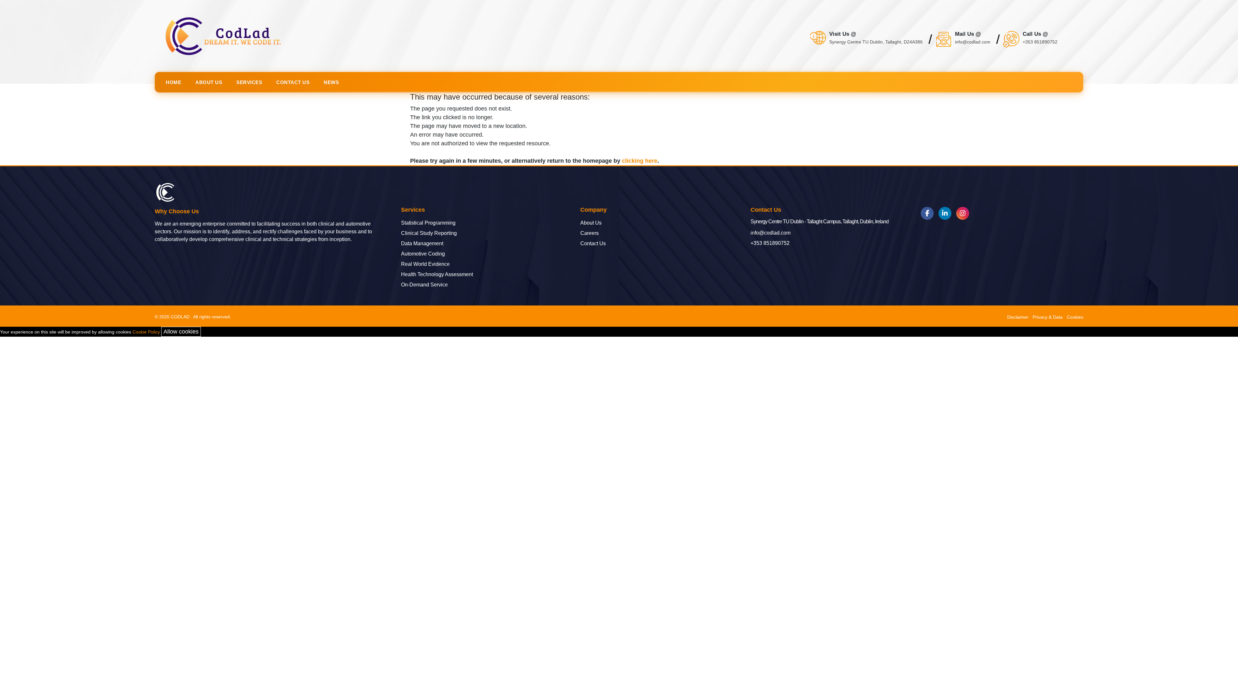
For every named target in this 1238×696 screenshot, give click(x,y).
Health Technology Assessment (437, 274)
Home (173, 82)
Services (249, 82)
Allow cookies (181, 331)
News (331, 82)
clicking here (639, 161)
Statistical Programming (428, 223)
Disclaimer (1017, 317)
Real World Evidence (425, 264)
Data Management (422, 243)
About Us (208, 82)
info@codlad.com (771, 233)
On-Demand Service (424, 284)
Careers (589, 233)
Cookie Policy (146, 331)
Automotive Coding (423, 253)
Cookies (1075, 317)
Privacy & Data (1048, 317)
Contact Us (293, 82)
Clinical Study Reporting (429, 233)
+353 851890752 (770, 243)
